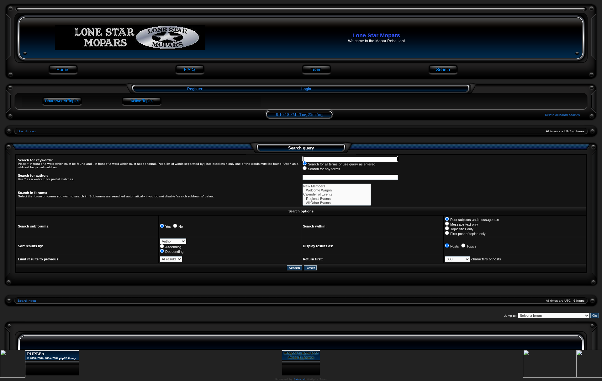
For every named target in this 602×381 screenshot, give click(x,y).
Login (306, 89)
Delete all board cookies (562, 115)
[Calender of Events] (336, 194)
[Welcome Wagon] (336, 190)
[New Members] (336, 186)
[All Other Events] (336, 203)
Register (194, 89)
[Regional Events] (336, 199)
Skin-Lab (299, 379)
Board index (27, 131)
